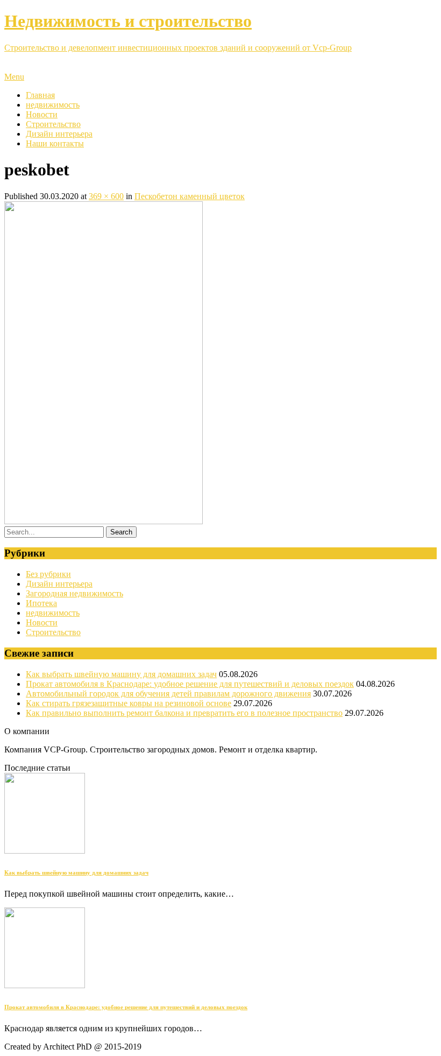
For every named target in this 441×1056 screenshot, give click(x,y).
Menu (14, 76)
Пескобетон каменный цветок (189, 196)
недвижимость (53, 104)
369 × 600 (106, 196)
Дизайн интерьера (59, 133)
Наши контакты (55, 143)
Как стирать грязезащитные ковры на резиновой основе (128, 703)
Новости (42, 114)
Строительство (53, 124)
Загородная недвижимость (74, 593)
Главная (40, 95)
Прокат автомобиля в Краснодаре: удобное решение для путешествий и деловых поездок (190, 683)
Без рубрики (48, 574)
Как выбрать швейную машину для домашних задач (121, 674)
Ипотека (41, 603)
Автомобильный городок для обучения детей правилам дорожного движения (168, 693)
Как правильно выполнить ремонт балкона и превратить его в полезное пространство (184, 712)
